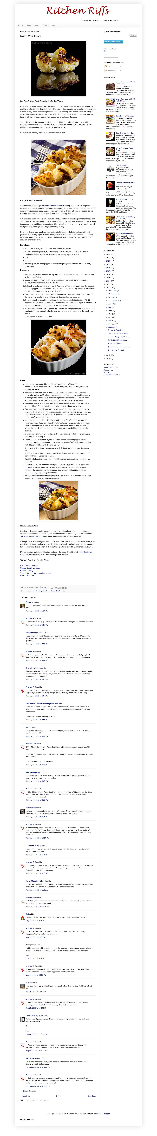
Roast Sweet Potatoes (53, 206)
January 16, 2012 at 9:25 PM (37, 736)
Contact (54, 25)
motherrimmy (31, 808)
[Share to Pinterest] (65, 588)
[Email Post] (51, 588)
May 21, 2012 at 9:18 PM (35, 958)
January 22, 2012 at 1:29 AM (37, 854)
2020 (108, 261)
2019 (108, 264)
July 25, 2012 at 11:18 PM (36, 1008)
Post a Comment (29, 1091)
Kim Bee (29, 983)
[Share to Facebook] (63, 588)
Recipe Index (109, 370)
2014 (108, 281)
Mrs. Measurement (33, 772)
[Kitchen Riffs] (111, 57)
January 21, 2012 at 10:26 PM (37, 838)
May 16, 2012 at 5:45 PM (35, 921)
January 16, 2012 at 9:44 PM (37, 765)
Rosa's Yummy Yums (34, 1016)
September (113, 301)
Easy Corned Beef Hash (125, 133)
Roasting (38, 591)
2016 (108, 274)
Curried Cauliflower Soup (30, 568)
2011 (108, 355)
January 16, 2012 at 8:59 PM (37, 720)
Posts (109, 66)
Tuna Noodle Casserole (125, 116)
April (110, 317)
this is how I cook (33, 668)
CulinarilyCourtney (33, 846)
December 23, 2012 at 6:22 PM (38, 1067)
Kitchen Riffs (31, 618)
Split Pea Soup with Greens (118, 337)
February (112, 324)
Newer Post (25, 1096)
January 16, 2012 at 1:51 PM (37, 625)
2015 (108, 278)
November (112, 294)
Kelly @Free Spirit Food (36, 881)
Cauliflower (30, 591)
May (110, 314)
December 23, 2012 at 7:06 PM (38, 1086)
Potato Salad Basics (28, 576)
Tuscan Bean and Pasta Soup (119, 347)
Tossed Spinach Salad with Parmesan (35, 573)
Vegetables (54, 591)
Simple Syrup (121, 165)
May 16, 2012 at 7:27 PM (35, 937)
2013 (108, 284)
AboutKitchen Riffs (111, 368)
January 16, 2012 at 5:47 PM (37, 679)
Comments (111, 70)
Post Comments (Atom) (40, 1100)
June (110, 311)
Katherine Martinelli (34, 633)
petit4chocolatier (33, 1058)
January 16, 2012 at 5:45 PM (37, 660)
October (111, 297)
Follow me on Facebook (111, 49)
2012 (108, 288)
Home (20, 25)
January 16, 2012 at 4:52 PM (37, 644)
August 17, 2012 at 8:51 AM (36, 1051)
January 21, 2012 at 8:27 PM (37, 781)
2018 (108, 268)
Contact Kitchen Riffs (112, 375)
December (112, 291)
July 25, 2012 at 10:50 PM (36, 992)
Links (45, 25)
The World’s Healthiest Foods (32, 536)
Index (37, 25)
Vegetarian (63, 591)
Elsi (27, 914)
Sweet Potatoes (33, 467)
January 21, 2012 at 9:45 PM (37, 817)
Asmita (29, 727)
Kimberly (29, 602)
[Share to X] (60, 588)
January (111, 327)
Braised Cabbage (27, 570)
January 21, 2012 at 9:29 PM (37, 800)
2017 (108, 271)
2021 (108, 258)
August (111, 304)
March (111, 321)
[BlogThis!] (58, 588)
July (110, 307)
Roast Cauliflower (115, 343)
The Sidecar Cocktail (116, 350)
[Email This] (56, 588)
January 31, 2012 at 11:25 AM (37, 890)
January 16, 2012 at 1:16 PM (37, 611)
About (29, 25)
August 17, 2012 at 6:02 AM (36, 1034)
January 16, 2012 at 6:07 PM (37, 696)
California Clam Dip (115, 330)
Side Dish (46, 591)
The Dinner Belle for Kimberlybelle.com (42, 704)
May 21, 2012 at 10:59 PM (36, 975)
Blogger (107, 1114)
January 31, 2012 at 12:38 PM (37, 906)
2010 (108, 359)
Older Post (91, 1096)
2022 (108, 254)
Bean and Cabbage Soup (118, 333)
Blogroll (106, 372)
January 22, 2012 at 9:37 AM (37, 873)
